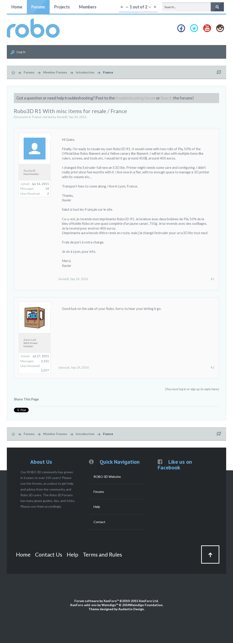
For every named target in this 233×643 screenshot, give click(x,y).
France (36, 117)
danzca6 (29, 340)
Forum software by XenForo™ (116, 601)
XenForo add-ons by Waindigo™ (94, 605)
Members (87, 6)
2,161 (45, 361)
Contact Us (48, 554)
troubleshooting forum (135, 98)
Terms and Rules (102, 554)
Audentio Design (131, 609)
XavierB (62, 117)
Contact (99, 522)
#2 (212, 367)
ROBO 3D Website (107, 476)
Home (16, 6)
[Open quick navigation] (218, 72)
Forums (38, 6)
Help (97, 507)
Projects (62, 6)
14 (47, 188)
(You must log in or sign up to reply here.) (192, 389)
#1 (212, 279)
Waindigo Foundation (145, 605)
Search (166, 98)
